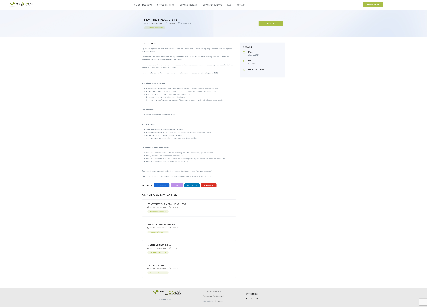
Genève (172, 23)
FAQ (229, 5)
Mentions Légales (214, 291)
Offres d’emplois (165, 5)
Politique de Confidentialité (213, 296)
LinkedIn (193, 185)
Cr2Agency (219, 301)
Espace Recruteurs (212, 5)
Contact (240, 5)
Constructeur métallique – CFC (166, 204)
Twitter (177, 185)
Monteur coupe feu (159, 245)
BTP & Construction (154, 23)
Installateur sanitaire (161, 224)
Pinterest (209, 185)
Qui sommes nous (143, 5)
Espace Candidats (188, 5)
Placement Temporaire (154, 27)
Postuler (270, 23)
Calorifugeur (155, 265)
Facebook (162, 185)
